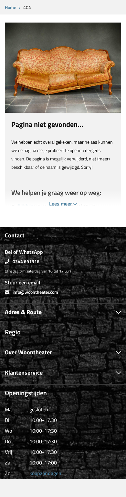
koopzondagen (45, 473)
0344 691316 (26, 261)
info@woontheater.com (35, 292)
